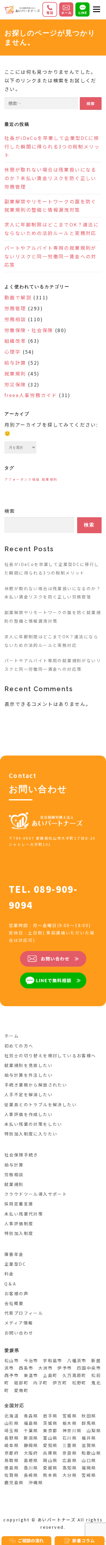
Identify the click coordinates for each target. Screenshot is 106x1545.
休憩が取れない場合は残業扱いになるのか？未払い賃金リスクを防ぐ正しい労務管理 (50, 178)
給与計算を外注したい (28, 1075)
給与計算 (15, 362)
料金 (9, 1274)
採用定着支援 (18, 1204)
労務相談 (15, 319)
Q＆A (10, 1284)
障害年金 (14, 1254)
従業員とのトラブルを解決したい (40, 1104)
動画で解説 (18, 297)
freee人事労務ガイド (30, 395)
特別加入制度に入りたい (30, 1134)
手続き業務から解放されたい (35, 1085)
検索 (9, 510)
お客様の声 (16, 1293)
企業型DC (15, 1264)
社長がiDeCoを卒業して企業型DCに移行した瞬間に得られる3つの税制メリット (52, 146)
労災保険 (15, 384)
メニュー (96, 9)
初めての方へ (18, 1046)
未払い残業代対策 (23, 1214)
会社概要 (14, 1303)
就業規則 (15, 373)
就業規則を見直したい (28, 1065)
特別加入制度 (18, 1233)
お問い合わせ (18, 1333)
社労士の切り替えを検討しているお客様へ (50, 1055)
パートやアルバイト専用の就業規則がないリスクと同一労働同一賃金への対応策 (50, 256)
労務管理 (15, 308)
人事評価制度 (18, 1223)
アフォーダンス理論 (22, 479)
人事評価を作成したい (28, 1114)
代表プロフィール (23, 1313)
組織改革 (15, 340)
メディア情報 (18, 1323)
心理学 (12, 351)
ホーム (11, 1036)
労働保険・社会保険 (28, 330)
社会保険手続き (21, 1155)
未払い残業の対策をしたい (33, 1124)
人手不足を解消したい (28, 1094)
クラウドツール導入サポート (35, 1194)
